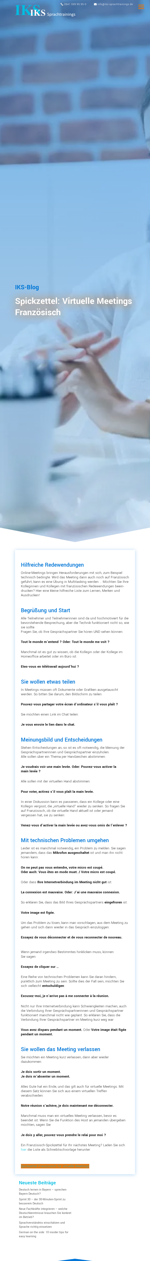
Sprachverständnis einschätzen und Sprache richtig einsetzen (42, 1225)
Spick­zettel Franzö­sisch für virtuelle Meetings (55, 1166)
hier (24, 1149)
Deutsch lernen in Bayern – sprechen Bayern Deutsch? (42, 1192)
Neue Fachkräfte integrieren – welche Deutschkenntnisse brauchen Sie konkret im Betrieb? (45, 1213)
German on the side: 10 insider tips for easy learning (43, 1234)
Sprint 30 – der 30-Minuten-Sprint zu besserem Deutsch (42, 1201)
